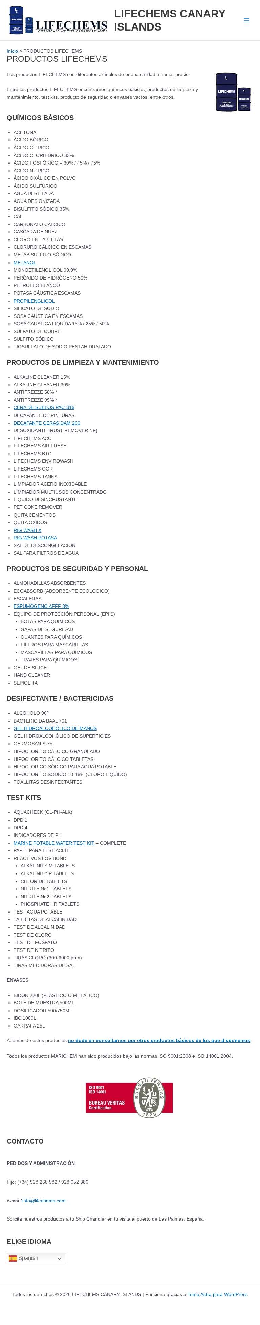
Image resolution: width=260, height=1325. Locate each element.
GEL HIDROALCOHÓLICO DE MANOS (55, 728)
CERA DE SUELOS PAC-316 (44, 407)
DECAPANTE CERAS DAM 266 (47, 423)
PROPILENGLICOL (34, 301)
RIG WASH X (27, 530)
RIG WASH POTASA (35, 537)
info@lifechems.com (44, 1200)
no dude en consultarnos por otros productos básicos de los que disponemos (159, 1040)
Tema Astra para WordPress (218, 1294)
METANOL (25, 262)
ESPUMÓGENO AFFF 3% (41, 606)
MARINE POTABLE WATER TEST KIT (54, 843)
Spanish (27, 1258)
